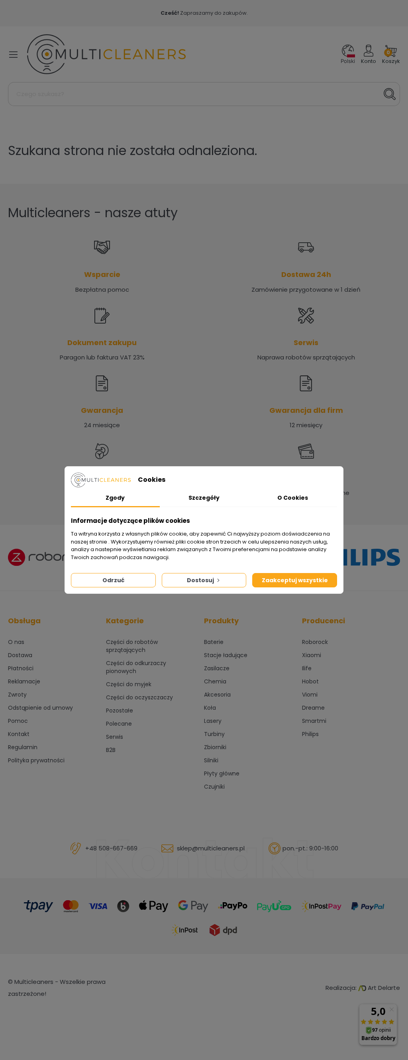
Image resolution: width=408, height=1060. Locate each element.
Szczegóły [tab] (204, 498)
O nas (16, 642)
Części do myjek (128, 684)
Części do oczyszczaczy (139, 697)
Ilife (307, 668)
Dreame (313, 708)
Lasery (213, 721)
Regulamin (22, 747)
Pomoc (18, 721)
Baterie (214, 642)
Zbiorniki (215, 747)
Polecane (119, 724)
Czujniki (214, 787)
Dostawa (20, 655)
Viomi (310, 695)
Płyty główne (221, 773)
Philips (310, 734)
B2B (111, 750)
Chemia (215, 681)
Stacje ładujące (225, 655)
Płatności (20, 668)
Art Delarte (383, 987)
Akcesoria (217, 695)
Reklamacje (24, 681)
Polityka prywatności (36, 760)
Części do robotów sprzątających (132, 646)
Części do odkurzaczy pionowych (136, 667)
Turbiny (214, 734)
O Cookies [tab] (292, 498)
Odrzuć (113, 580)
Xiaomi (311, 655)
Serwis (114, 737)
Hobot (310, 681)
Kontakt (18, 734)
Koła (210, 708)
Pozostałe (119, 711)
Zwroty (17, 695)
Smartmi (314, 721)
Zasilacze (217, 668)
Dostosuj (201, 580)
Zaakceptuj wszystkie (295, 580)
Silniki (211, 760)
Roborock (315, 642)
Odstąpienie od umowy (40, 708)
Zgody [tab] (115, 498)
